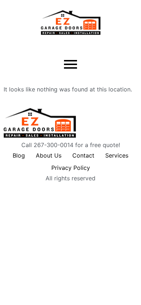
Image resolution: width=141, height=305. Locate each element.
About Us (48, 155)
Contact (83, 155)
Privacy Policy (70, 167)
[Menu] (70, 65)
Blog (19, 155)
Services (116, 155)
